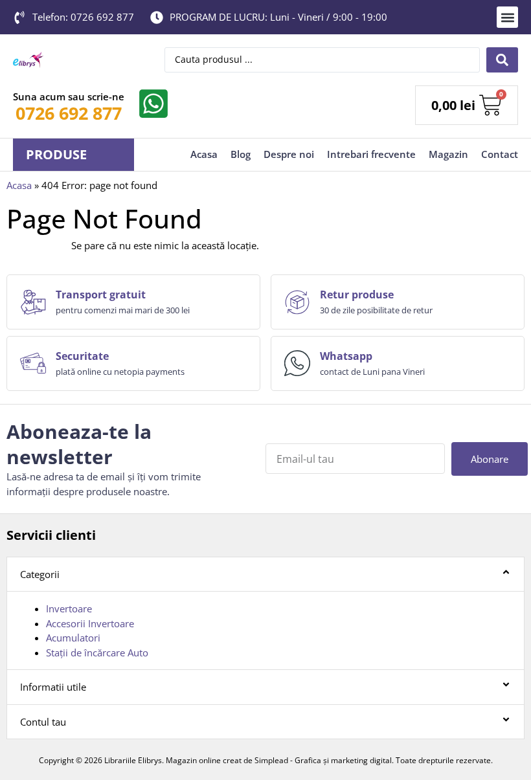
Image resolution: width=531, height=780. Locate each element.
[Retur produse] (297, 302)
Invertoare (69, 608)
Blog (241, 154)
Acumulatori (73, 637)
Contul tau (43, 721)
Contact (499, 154)
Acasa (204, 154)
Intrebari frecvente (371, 154)
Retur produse (357, 294)
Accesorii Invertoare (90, 623)
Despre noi (289, 154)
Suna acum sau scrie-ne (68, 96)
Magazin (448, 154)
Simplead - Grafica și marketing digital (323, 760)
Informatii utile (53, 686)
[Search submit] (502, 59)
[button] (507, 17)
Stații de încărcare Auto (97, 652)
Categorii (40, 574)
